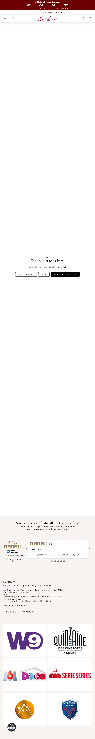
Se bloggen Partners (20, 612)
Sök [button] (44, 274)
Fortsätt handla (65, 274)
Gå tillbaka (26, 274)
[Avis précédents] (26, 549)
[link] (83, 18)
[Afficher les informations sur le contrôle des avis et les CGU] (22, 556)
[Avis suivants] (90, 549)
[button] (5, 18)
